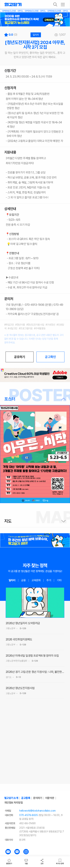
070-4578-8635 (28, 815)
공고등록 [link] (25, 798)
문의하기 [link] (37, 798)
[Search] (55, 4)
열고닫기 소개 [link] (11, 798)
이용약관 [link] (49, 798)
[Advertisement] (35, 748)
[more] (63, 4)
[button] (35, 399)
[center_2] (35, 540)
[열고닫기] (13, 4)
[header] (35, 19)
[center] (35, 375)
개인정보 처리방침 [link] (13, 802)
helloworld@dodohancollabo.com (37, 810)
